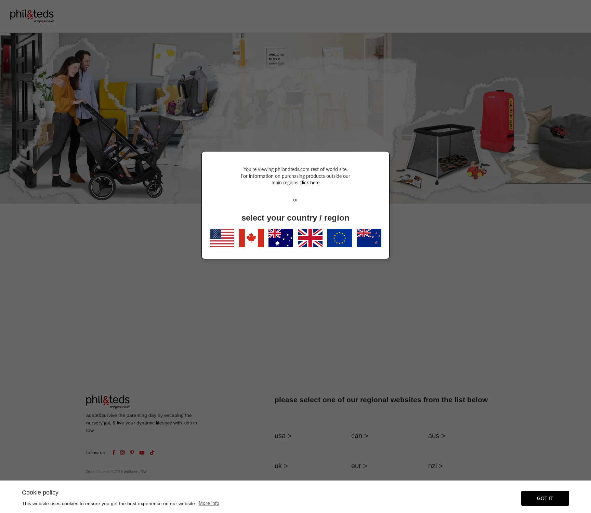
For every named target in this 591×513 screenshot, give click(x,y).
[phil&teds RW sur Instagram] (122, 452)
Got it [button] (545, 498)
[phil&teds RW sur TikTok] (152, 452)
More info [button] (209, 503)
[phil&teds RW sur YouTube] (142, 453)
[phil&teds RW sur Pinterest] (132, 452)
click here (309, 182)
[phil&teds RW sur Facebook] (114, 452)
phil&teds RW (135, 472)
